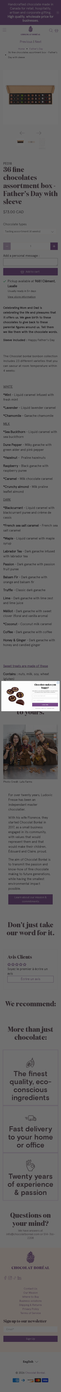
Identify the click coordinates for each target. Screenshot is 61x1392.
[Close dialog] (58, 682)
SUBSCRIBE (45, 704)
